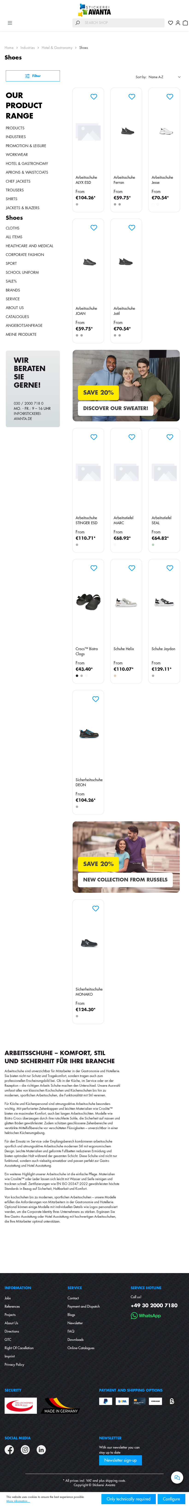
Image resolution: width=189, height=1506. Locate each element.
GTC (8, 1340)
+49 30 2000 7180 (154, 1305)
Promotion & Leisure (26, 146)
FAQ (71, 1331)
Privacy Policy (14, 1364)
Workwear (17, 155)
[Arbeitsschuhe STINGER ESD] (88, 471)
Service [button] (75, 1288)
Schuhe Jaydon (163, 649)
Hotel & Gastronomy (27, 164)
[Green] (153, 544)
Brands (13, 290)
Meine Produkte (21, 334)
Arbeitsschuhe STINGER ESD (86, 520)
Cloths (12, 228)
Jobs (8, 1298)
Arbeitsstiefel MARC (123, 520)
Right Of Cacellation (19, 1348)
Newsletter (75, 1323)
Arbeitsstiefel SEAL (161, 520)
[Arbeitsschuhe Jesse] (164, 131)
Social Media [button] (18, 1438)
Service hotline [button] (146, 1288)
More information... (18, 1501)
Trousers (15, 190)
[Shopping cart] (185, 22)
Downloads (76, 1340)
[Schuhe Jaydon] (164, 602)
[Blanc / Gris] (153, 204)
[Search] (77, 22)
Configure (171, 1499)
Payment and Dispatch (84, 1306)
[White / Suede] (115, 675)
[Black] (77, 204)
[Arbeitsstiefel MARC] (126, 471)
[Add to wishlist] (92, 95)
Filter (36, 75)
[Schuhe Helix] (126, 602)
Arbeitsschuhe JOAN (86, 311)
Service (13, 299)
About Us (15, 308)
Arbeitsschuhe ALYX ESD (86, 180)
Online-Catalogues (81, 1348)
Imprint (10, 1356)
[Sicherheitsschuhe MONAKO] (89, 943)
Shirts (11, 199)
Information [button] (18, 1288)
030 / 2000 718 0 (28, 403)
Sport (11, 263)
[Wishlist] (170, 22)
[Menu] (10, 22)
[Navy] (81, 675)
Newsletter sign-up (120, 1460)
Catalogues (17, 317)
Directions (12, 1331)
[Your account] (178, 22)
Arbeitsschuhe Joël (124, 311)
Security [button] (13, 1390)
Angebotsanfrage (24, 325)
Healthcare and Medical (29, 246)
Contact (73, 1298)
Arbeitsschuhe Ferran (124, 180)
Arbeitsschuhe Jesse (162, 180)
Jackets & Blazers (22, 208)
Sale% (11, 281)
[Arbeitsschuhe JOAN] (88, 262)
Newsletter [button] (110, 1438)
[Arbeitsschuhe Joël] (126, 262)
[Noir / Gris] (119, 204)
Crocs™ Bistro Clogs (87, 651)
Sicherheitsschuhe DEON (89, 782)
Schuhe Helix (124, 649)
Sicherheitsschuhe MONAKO (89, 992)
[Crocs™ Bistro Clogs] (88, 602)
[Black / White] (153, 675)
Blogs (71, 1315)
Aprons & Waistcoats (27, 172)
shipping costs (115, 1480)
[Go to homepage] (94, 10)
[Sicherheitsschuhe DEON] (89, 733)
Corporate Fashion (25, 255)
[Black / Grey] (115, 204)
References (12, 1306)
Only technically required (129, 1499)
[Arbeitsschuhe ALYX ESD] (88, 131)
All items (14, 237)
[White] (115, 544)
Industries (16, 137)
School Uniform (22, 272)
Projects (10, 1315)
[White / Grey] (157, 204)
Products (15, 128)
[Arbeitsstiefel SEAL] (164, 471)
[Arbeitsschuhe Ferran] (126, 131)
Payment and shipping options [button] (130, 1390)
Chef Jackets (18, 181)
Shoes (14, 218)
